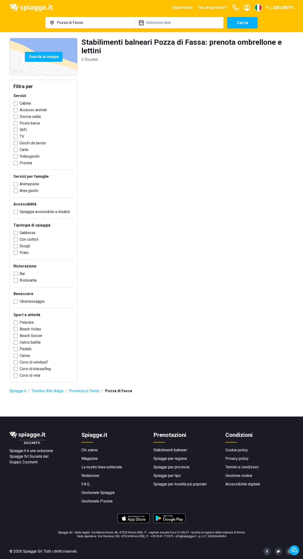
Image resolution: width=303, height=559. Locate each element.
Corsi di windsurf (34, 362)
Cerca (242, 22)
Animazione (29, 184)
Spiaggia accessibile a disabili (45, 211)
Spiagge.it (17, 391)
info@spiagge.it (186, 536)
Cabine (25, 103)
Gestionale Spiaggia (98, 492)
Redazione (90, 475)
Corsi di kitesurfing (35, 369)
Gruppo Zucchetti (23, 462)
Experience (183, 7)
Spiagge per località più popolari (180, 484)
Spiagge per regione (170, 458)
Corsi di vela (30, 375)
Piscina (26, 163)
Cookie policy (236, 450)
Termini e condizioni (241, 467)
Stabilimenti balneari (170, 450)
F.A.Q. (85, 484)
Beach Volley (30, 329)
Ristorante (28, 280)
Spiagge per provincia (171, 467)
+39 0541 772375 (162, 536)
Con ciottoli (29, 239)
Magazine (89, 458)
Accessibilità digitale (242, 484)
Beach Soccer (31, 335)
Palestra (27, 322)
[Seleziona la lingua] (258, 7)
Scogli (25, 246)
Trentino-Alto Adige (47, 391)
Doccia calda (30, 116)
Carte (24, 149)
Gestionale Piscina (96, 501)
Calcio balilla (30, 342)
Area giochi (29, 190)
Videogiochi (29, 156)
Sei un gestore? (212, 7)
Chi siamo (89, 450)
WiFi (23, 130)
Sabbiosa (27, 233)
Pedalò (25, 349)
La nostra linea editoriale (101, 467)
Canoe (25, 355)
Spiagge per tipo (167, 475)
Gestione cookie (238, 475)
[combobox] (89, 22)
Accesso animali (33, 110)
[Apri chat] (294, 550)
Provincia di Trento (84, 391)
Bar (22, 273)
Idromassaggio (32, 301)
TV (22, 136)
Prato (24, 252)
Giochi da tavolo (33, 143)
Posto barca (30, 123)
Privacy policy (237, 458)
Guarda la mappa (43, 56)
